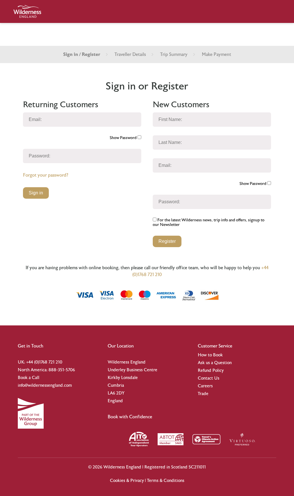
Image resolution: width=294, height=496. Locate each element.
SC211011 (197, 467)
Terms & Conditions (165, 480)
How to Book (210, 355)
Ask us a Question (215, 362)
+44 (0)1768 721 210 (44, 362)
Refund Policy (211, 370)
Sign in (36, 192)
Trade (203, 393)
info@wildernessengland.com (45, 385)
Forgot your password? (45, 175)
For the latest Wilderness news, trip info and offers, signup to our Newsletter (208, 222)
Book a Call (28, 377)
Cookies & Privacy (127, 480)
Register (167, 241)
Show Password (124, 138)
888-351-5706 (62, 370)
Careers (205, 386)
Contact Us (208, 378)
